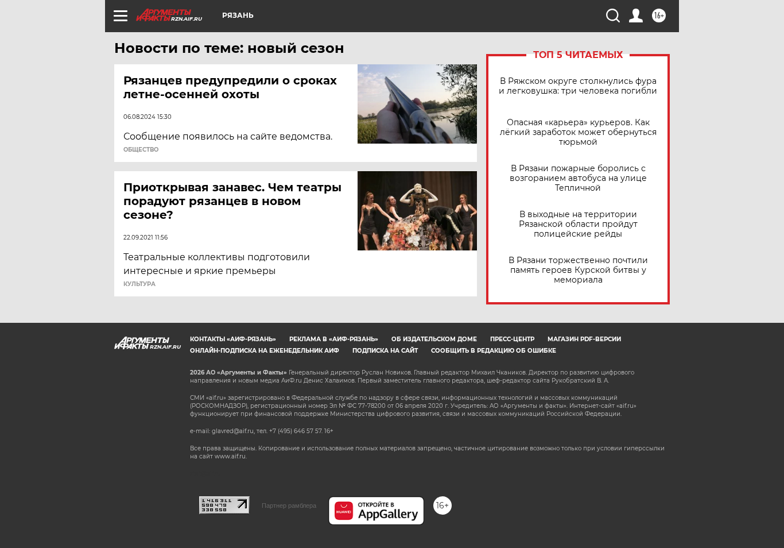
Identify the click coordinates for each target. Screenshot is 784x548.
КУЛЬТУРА (139, 284)
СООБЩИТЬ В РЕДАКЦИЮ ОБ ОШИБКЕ (493, 350)
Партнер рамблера (289, 505)
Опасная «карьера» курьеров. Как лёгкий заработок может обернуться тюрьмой (578, 132)
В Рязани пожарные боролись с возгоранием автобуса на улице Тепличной (578, 178)
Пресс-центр (512, 339)
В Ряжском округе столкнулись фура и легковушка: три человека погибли (578, 86)
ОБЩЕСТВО (140, 150)
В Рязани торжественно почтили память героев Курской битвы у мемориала (578, 270)
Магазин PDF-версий (584, 339)
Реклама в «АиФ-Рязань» (333, 339)
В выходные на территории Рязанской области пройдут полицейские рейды (578, 224)
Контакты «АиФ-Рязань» (233, 339)
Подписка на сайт (385, 350)
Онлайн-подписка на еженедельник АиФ (264, 350)
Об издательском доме (434, 339)
